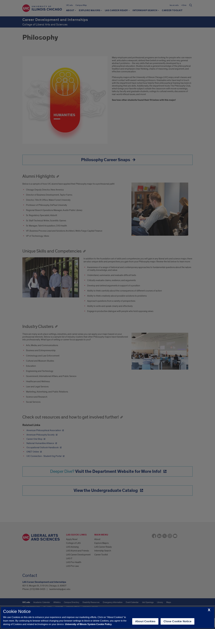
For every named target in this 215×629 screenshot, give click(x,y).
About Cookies (145, 621)
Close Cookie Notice (177, 621)
